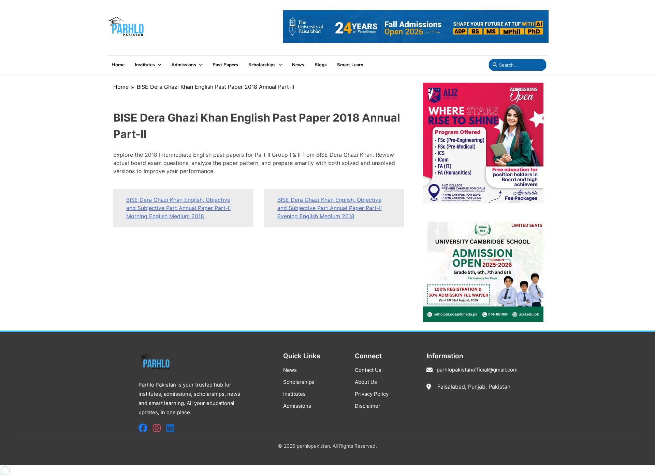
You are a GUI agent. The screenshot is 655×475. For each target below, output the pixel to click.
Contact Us (368, 370)
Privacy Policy (372, 394)
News (298, 64)
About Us (366, 382)
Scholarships (262, 64)
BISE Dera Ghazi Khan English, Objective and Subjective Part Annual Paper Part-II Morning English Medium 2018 (178, 208)
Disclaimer (367, 406)
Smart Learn (350, 64)
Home (118, 64)
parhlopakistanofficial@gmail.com (477, 369)
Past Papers (225, 64)
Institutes (145, 64)
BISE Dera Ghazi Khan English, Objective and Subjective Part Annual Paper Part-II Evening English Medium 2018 (329, 208)
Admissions (183, 64)
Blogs (321, 64)
